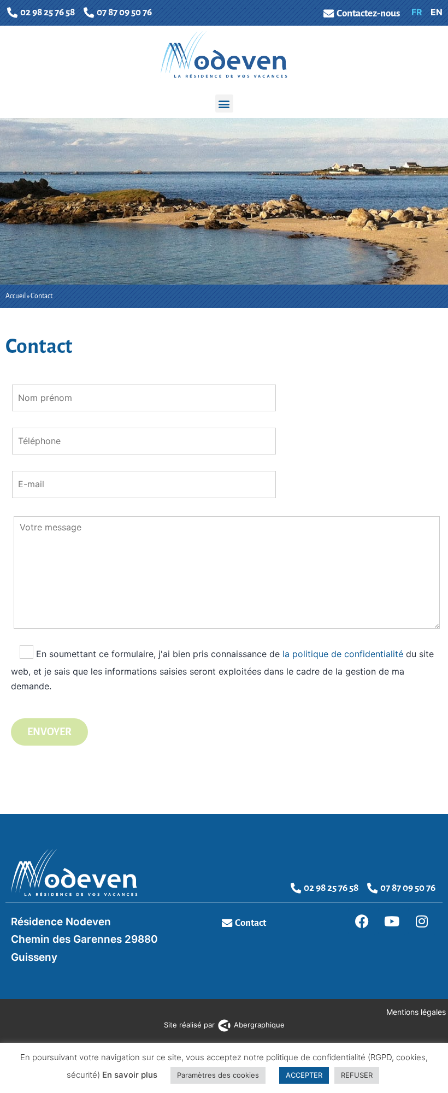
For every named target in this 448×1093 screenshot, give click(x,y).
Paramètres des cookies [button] (218, 1075)
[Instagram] (421, 921)
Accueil (15, 296)
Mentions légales (417, 1012)
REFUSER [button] (357, 1075)
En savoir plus (129, 1075)
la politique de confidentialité (342, 653)
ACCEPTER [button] (304, 1075)
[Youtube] (391, 921)
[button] (224, 103)
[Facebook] (361, 921)
